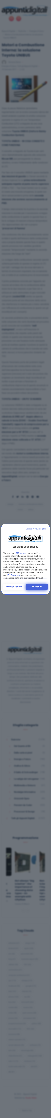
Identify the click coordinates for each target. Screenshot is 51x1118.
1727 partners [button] (21, 553)
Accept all (37, 586)
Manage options (14, 586)
